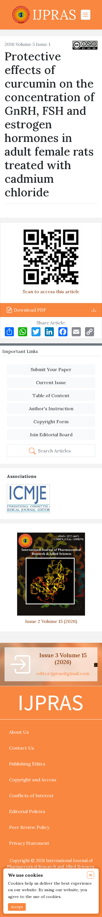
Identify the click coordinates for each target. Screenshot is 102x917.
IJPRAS (54, 14)
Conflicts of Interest (31, 795)
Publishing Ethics (27, 764)
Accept (17, 907)
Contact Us (21, 748)
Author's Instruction (51, 408)
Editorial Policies (27, 811)
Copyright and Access (32, 779)
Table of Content (51, 395)
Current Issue (51, 382)
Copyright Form (51, 421)
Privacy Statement (29, 843)
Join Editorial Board (51, 434)
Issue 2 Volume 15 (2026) (51, 621)
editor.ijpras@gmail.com (63, 673)
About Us (19, 732)
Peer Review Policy (29, 827)
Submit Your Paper (51, 369)
